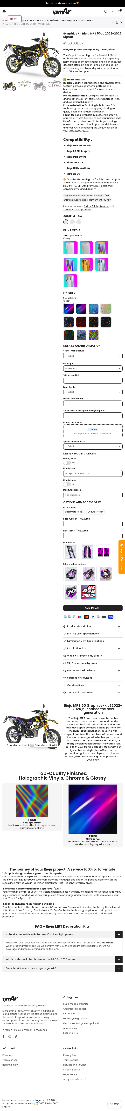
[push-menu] (4, 11)
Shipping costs (71, 1069)
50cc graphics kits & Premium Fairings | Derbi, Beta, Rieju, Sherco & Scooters (53, 20)
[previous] (8, 55)
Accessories (70, 1028)
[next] (56, 55)
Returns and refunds (74, 1064)
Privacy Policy (71, 1055)
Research (7, 1055)
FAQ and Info (70, 1033)
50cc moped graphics (75, 1004)
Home (5, 20)
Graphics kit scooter (74, 1008)
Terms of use (10, 1060)
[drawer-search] (106, 12)
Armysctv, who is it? (74, 1079)
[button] (14, 19)
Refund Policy (10, 1064)
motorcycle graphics (75, 1018)
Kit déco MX (70, 1013)
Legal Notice (70, 1074)
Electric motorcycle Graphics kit (81, 1023)
